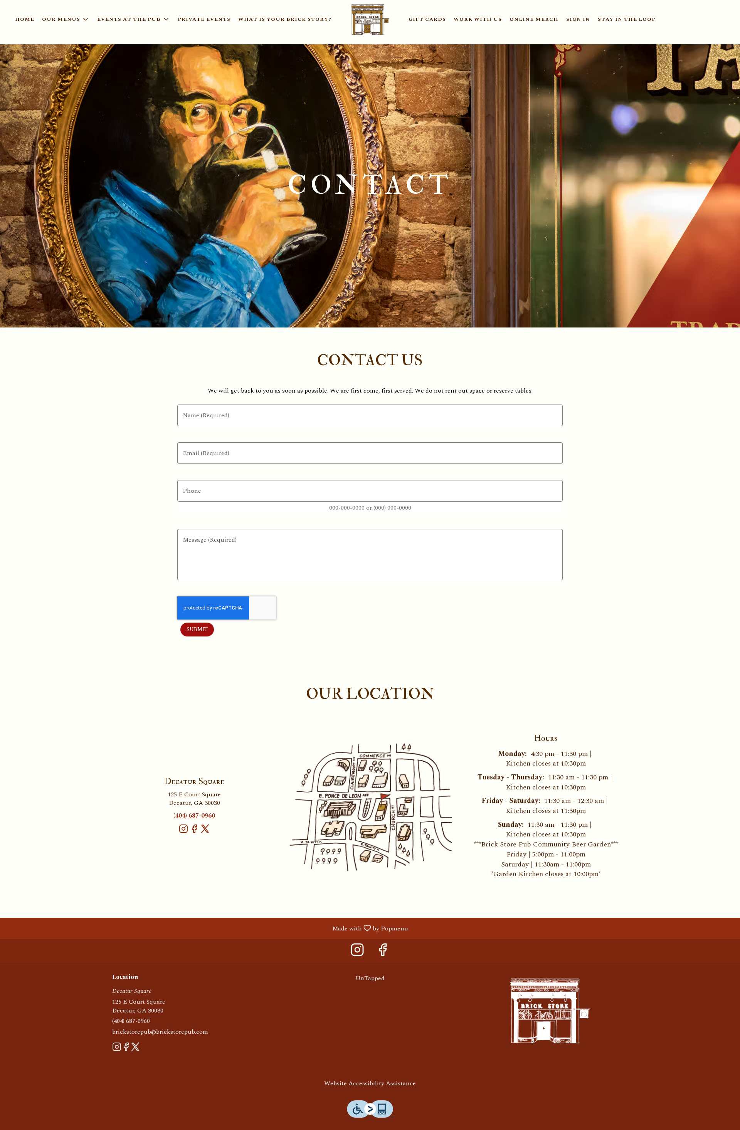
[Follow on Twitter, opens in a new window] (205, 832)
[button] (65, 19)
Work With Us (478, 19)
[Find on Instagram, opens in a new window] (183, 832)
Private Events (204, 19)
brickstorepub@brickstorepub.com (160, 1032)
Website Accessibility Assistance (370, 1083)
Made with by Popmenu (207, 928)
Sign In (578, 19)
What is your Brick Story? (284, 19)
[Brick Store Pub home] (370, 19)
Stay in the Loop (627, 19)
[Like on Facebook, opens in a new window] (194, 832)
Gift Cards (427, 19)
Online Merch (534, 19)
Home (24, 19)
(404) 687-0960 (131, 1021)
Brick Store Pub (549, 1010)
